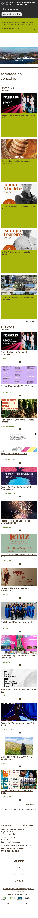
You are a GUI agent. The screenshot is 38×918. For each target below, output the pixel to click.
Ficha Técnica (19, 889)
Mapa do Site (29, 889)
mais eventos (30, 804)
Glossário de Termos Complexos (19, 894)
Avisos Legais (8, 889)
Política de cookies (21, 4)
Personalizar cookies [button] (10, 9)
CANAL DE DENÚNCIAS (10, 851)
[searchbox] (10, 29)
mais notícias (30, 321)
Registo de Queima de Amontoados (14, 848)
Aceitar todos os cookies (11, 14)
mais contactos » (28, 825)
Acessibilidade (19, 891)
